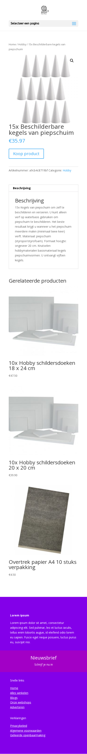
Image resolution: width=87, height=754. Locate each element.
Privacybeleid (18, 726)
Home (12, 44)
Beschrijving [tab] (22, 188)
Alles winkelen (19, 693)
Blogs (14, 698)
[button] (71, 60)
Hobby (22, 44)
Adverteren (17, 707)
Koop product (26, 153)
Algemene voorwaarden (25, 730)
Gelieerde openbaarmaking (27, 735)
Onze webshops (20, 702)
